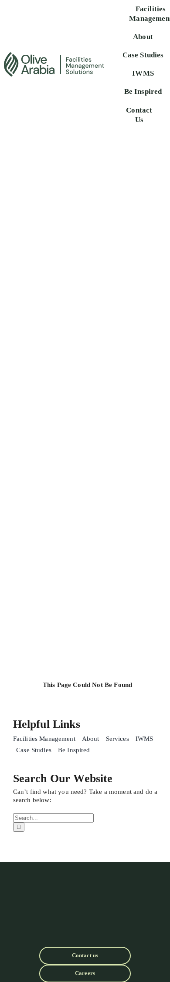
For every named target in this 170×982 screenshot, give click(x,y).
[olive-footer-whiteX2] (85, 880)
